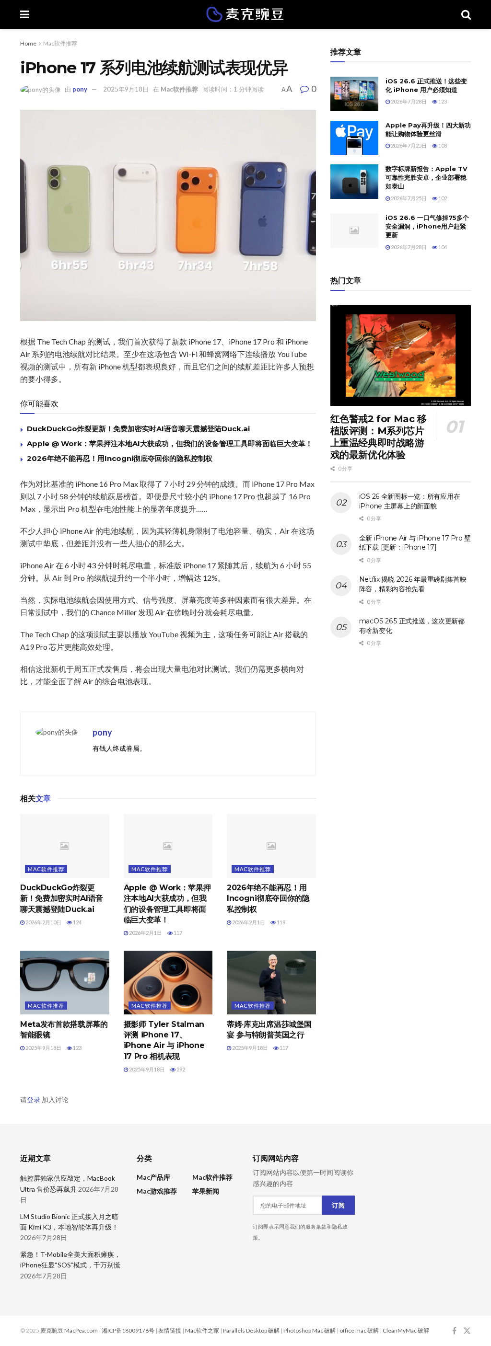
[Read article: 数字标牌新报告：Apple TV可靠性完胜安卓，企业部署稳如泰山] (354, 181)
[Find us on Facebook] (454, 1330)
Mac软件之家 (202, 1330)
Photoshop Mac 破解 (309, 1330)
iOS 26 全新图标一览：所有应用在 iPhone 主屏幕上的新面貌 (409, 501)
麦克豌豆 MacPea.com (69, 1330)
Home (28, 43)
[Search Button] (466, 14)
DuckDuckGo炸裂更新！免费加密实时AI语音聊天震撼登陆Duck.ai (138, 428)
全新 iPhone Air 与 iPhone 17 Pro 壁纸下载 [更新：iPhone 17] (415, 543)
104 (442, 247)
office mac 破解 (359, 1330)
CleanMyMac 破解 (406, 1330)
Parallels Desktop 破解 (251, 1330)
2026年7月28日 (408, 101)
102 (442, 198)
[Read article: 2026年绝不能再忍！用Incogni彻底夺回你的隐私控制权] (271, 846)
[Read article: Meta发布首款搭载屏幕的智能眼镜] (64, 982)
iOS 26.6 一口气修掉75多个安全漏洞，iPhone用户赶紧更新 (427, 226)
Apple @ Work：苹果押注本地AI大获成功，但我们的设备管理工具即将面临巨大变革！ (170, 443)
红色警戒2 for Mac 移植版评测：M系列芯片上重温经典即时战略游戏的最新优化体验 (378, 436)
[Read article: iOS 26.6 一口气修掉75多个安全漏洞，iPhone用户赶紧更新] (354, 230)
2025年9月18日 (126, 89)
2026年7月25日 (408, 145)
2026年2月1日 (145, 933)
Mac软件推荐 (60, 43)
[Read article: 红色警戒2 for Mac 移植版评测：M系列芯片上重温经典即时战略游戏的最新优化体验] (400, 355)
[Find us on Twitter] (467, 1330)
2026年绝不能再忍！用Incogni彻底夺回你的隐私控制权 (119, 458)
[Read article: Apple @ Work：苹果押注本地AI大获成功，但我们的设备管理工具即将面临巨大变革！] (168, 846)
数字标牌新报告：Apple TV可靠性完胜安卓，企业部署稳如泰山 (427, 177)
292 (180, 1069)
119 (280, 922)
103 (442, 145)
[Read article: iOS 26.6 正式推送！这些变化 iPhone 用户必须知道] (354, 94)
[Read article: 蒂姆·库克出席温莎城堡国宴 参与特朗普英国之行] (271, 982)
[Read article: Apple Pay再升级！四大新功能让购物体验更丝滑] (354, 138)
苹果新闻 (205, 1191)
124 (77, 922)
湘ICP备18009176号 (128, 1330)
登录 (33, 1099)
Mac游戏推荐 (157, 1191)
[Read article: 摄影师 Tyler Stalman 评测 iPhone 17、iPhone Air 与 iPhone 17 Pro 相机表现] (168, 982)
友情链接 (169, 1330)
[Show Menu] (24, 14)
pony (79, 89)
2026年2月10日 (42, 922)
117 (177, 933)
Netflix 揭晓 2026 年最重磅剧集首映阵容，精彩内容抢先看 (413, 584)
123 (77, 1048)
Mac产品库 (153, 1177)
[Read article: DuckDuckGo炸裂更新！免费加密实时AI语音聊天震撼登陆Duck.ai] (64, 846)
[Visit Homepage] (245, 14)
